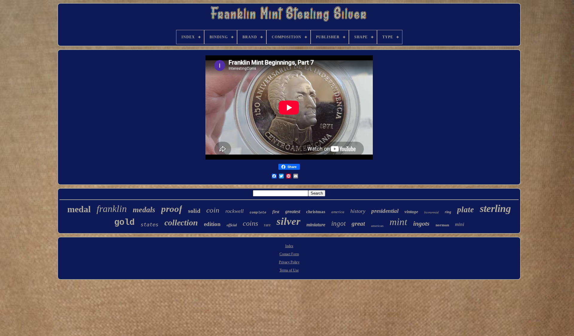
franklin (112, 208)
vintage (411, 211)
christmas (315, 211)
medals (144, 209)
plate (465, 209)
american (377, 225)
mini (459, 224)
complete (258, 212)
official (232, 225)
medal (79, 209)
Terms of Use (289, 270)
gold (124, 222)
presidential (385, 211)
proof (171, 209)
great (358, 223)
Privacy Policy (289, 262)
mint (398, 221)
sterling (495, 208)
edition (212, 224)
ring (448, 212)
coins (250, 223)
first (275, 212)
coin (212, 210)
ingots (421, 223)
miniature (315, 224)
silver (288, 221)
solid (194, 210)
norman (442, 225)
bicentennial (431, 212)
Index (289, 246)
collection (181, 222)
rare (267, 225)
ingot (338, 223)
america (337, 212)
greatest (292, 211)
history (357, 211)
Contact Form (289, 254)
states (149, 224)
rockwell (234, 211)
